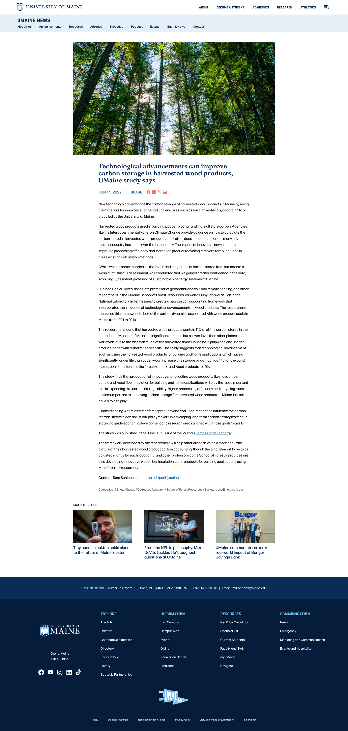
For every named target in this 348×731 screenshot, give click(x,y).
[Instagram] (60, 672)
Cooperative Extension (117, 639)
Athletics (308, 7)
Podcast (137, 26)
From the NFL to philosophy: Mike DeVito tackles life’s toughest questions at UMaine (173, 552)
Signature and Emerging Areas (224, 489)
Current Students (232, 639)
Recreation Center (173, 657)
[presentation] (102, 526)
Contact (198, 26)
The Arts (107, 622)
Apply (95, 719)
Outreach (143, 489)
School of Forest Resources (184, 489)
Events (155, 26)
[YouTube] (51, 672)
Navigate (226, 665)
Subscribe (116, 26)
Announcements (50, 26)
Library (105, 665)
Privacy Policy (182, 719)
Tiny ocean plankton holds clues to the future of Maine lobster (101, 550)
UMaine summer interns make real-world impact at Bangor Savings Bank (242, 552)
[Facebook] (41, 672)
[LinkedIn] (69, 672)
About (203, 7)
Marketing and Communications (302, 639)
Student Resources (118, 719)
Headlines (25, 26)
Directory (107, 648)
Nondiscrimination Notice (152, 719)
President (167, 665)
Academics (260, 7)
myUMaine (227, 657)
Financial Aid (229, 631)
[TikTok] (78, 672)
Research (284, 7)
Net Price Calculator (234, 622)
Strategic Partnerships (116, 674)
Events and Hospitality (295, 648)
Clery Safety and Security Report (217, 719)
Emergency (288, 631)
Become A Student (230, 7)
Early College (110, 657)
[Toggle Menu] (325, 7)
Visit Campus (170, 622)
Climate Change (125, 489)
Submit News (176, 26)
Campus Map (170, 631)
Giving (165, 648)
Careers (106, 631)
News (284, 622)
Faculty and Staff (232, 648)
